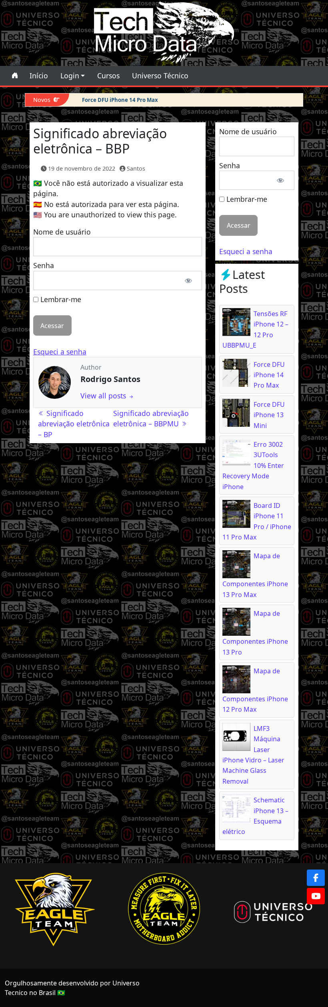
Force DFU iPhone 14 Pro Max (120, 99)
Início (39, 75)
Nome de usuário (62, 232)
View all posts (104, 395)
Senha (43, 265)
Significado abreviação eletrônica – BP (74, 423)
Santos (136, 168)
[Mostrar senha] (188, 280)
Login (69, 75)
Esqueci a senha (59, 351)
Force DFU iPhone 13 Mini (269, 415)
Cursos (108, 75)
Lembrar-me (59, 299)
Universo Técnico (160, 75)
